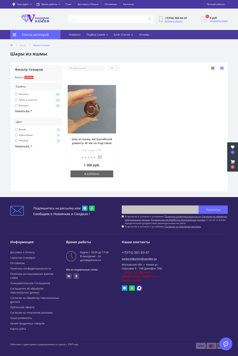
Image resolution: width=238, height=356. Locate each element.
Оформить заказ (219, 20)
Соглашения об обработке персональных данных (178, 219)
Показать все (22, 110)
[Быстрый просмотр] (110, 88)
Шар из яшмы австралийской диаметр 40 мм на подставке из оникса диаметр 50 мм (92, 143)
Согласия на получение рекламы (183, 226)
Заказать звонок (174, 21)
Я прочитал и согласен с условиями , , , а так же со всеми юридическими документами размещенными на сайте (176, 220)
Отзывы (144, 34)
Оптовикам (111, 4)
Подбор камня (95, 34)
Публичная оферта (22, 307)
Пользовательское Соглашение (30, 283)
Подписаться (213, 209)
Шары (23, 45)
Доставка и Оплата (88, 4)
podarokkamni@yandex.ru (139, 259)
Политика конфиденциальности (30, 268)
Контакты (128, 4)
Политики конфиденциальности (183, 216)
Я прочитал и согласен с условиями (163, 226)
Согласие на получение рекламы (31, 312)
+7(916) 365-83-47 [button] (135, 252)
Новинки (75, 34)
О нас (68, 4)
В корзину (91, 174)
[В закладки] (110, 82)
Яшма (29, 77)
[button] (48, 4)
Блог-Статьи (122, 34)
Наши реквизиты (21, 318)
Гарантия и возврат (23, 257)
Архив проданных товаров (27, 323)
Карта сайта (18, 329)
